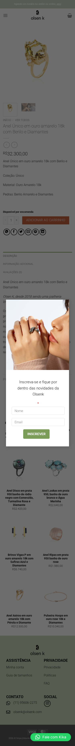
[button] (50, 737)
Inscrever (36, 434)
